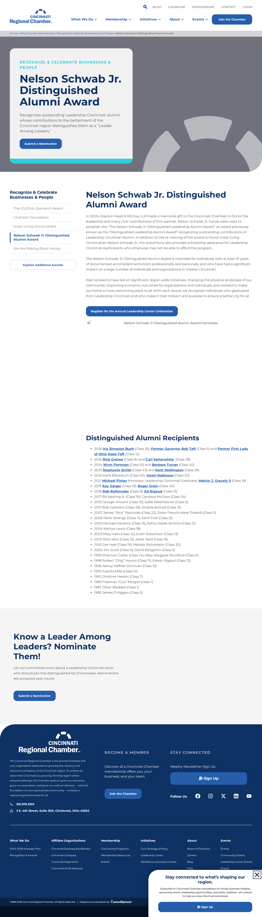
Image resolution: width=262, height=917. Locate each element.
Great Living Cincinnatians (35, 226)
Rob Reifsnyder (116, 491)
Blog (157, 7)
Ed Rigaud (153, 491)
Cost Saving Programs (115, 848)
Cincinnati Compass (63, 855)
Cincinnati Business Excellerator (70, 848)
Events (105, 861)
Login (247, 7)
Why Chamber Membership (37, 33)
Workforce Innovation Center (159, 861)
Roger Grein (148, 486)
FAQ (190, 868)
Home (14, 33)
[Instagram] (210, 796)
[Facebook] (197, 796)
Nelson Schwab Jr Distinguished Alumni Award (41, 237)
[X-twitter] (223, 796)
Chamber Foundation (31, 217)
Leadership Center (152, 855)
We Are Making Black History (37, 248)
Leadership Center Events (236, 861)
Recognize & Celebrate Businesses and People (85, 33)
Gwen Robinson (160, 475)
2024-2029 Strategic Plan (25, 848)
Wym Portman (116, 465)
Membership (110, 840)
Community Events (233, 855)
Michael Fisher (114, 481)
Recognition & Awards (23, 855)
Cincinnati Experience (64, 861)
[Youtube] (249, 796)
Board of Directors (198, 848)
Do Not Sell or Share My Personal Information (131, 911)
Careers (192, 855)
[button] (257, 875)
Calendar (176, 7)
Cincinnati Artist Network (67, 868)
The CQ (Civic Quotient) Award (38, 208)
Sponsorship (203, 7)
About (192, 840)
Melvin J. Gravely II (215, 481)
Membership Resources (115, 855)
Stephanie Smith (117, 470)
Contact (228, 7)
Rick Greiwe (113, 459)
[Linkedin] (236, 796)
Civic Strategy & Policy (154, 848)
